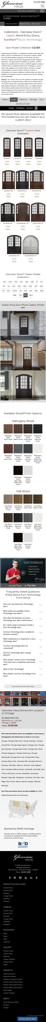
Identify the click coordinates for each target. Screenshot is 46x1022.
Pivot (41, 100)
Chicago (4, 741)
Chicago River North (35, 749)
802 (31, 295)
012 (16, 282)
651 (31, 291)
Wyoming (24, 795)
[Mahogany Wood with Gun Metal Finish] (18, 454)
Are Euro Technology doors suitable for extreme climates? (18, 633)
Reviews (6, 1005)
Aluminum (35, 24)
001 (4, 282)
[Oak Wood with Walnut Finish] (37, 504)
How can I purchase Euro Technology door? (18, 605)
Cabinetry (6, 899)
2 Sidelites (20, 108)
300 (30, 286)
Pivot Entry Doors (9, 974)
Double (30, 108)
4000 (14, 291)
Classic (14, 100)
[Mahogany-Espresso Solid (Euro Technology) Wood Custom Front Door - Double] (14, 245)
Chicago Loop (32, 745)
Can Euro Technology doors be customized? (15, 647)
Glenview (27, 765)
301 (36, 286)
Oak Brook (28, 777)
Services (6, 901)
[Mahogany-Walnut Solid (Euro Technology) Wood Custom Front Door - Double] (38, 212)
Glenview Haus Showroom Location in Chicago (23, 712)
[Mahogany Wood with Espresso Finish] (37, 434)
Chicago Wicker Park (8, 761)
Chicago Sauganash (8, 753)
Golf (32, 765)
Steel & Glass (25, 24)
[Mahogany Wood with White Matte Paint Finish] (37, 454)
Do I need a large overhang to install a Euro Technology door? (18, 626)
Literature (6, 942)
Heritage (33, 100)
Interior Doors (8, 890)
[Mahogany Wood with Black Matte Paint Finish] (18, 475)
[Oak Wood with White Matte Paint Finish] (37, 523)
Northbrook (20, 777)
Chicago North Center (19, 749)
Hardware (6, 924)
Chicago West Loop (17, 757)
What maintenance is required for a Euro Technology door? (19, 640)
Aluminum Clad (23, 104)
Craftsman (23, 100)
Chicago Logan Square (19, 745)
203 (24, 286)
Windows (6, 893)
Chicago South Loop (23, 753)
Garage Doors (8, 896)
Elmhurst (39, 761)
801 (25, 295)
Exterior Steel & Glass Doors (13, 982)
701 (20, 295)
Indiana (3, 795)
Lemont (18, 773)
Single (11, 108)
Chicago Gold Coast (15, 741)
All (36, 108)
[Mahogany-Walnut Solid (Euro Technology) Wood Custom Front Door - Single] (7, 147)
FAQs (5, 933)
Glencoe (20, 765)
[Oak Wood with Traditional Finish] (18, 504)
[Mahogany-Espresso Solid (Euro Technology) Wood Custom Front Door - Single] (17, 147)
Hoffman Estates (18, 769)
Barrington (35, 737)
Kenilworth (28, 769)
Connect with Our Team (27, 1019)
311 (3, 291)
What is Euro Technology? (13, 669)
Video (5, 936)
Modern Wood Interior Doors (13, 985)
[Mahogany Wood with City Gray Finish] (28, 454)
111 (37, 282)
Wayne (18, 781)
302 (41, 286)
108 (32, 282)
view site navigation (27, 11)
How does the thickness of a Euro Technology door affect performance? (18, 619)
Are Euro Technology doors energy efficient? (17, 654)
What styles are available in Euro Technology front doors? (16, 612)
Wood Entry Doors (9, 976)
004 (10, 282)
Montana (10, 795)
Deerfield (32, 761)
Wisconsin (17, 795)
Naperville (11, 777)
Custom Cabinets (9, 959)
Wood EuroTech (30, 16)
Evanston (4, 765)
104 (21, 282)
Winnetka (4, 785)
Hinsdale (9, 769)
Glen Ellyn (12, 765)
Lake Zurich (11, 773)
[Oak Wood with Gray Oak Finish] (28, 523)
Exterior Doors (11, 16)
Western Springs (27, 781)
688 (14, 295)
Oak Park (36, 777)
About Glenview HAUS (11, 1002)
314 (8, 291)
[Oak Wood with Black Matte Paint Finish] (18, 542)
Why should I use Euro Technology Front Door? (19, 675)
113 (4, 286)
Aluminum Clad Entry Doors (12, 979)
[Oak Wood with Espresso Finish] (18, 523)
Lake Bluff (36, 769)
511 (20, 291)
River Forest (10, 781)
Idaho (40, 791)
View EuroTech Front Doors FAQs (23, 686)
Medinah (4, 777)
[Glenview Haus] (9, 878)
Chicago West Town (32, 757)
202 (19, 286)
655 (36, 291)
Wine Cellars (7, 990)
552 (25, 291)
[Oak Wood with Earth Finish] (28, 504)
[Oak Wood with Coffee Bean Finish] (8, 523)
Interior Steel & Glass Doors (12, 987)
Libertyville (25, 773)
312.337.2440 (39, 2)
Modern (5, 100)
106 (26, 282)
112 (41, 282)
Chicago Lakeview (29, 741)
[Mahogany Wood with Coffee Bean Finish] (28, 434)
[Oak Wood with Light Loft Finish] (8, 504)
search (42, 6)
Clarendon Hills (22, 761)
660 (41, 291)
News (5, 939)
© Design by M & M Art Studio (35, 1015)
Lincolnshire (34, 773)
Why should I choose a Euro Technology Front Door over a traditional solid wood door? (19, 662)
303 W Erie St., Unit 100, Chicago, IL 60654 (12, 722)
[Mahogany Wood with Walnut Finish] (18, 434)
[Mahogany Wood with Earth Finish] (8, 434)
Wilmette (37, 781)
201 (13, 286)
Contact (6, 1007)
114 (8, 286)
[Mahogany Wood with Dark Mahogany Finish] (8, 454)
